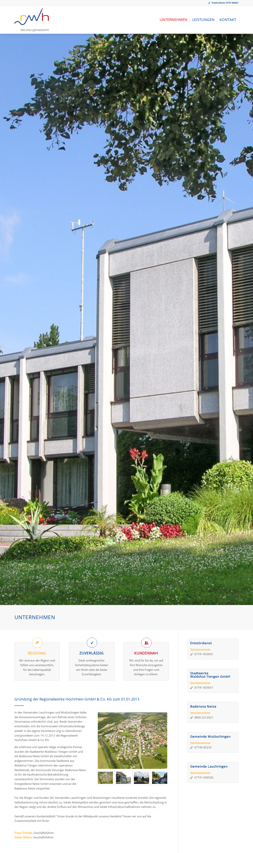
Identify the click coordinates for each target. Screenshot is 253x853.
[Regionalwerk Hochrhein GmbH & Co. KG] (31, 20)
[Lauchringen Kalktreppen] (160, 777)
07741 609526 (203, 777)
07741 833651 (203, 687)
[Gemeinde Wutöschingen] (141, 777)
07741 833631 (232, 2)
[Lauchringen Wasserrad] (123, 777)
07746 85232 (203, 747)
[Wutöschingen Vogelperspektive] (132, 740)
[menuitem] (173, 20)
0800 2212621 (203, 717)
